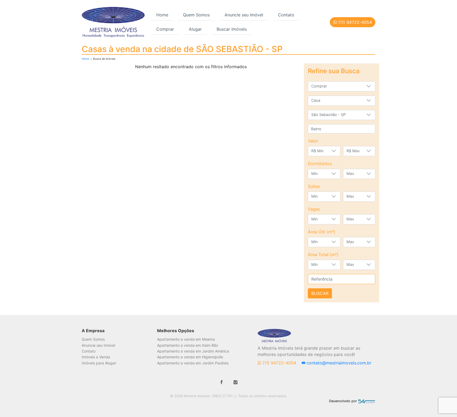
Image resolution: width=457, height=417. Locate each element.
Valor (313, 140)
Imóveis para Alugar (99, 363)
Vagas (314, 209)
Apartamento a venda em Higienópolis (190, 357)
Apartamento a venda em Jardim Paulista (193, 363)
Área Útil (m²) (321, 231)
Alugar (195, 29)
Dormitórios (320, 163)
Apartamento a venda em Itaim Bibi (187, 345)
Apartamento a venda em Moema (186, 339)
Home (162, 14)
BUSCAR (319, 293)
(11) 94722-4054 (279, 362)
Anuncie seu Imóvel (244, 14)
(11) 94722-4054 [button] (354, 22)
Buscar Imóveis (232, 29)
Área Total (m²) (323, 254)
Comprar (165, 29)
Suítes (314, 186)
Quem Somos (196, 14)
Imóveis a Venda (96, 357)
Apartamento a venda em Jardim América (193, 351)
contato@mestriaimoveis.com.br (338, 362)
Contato (286, 14)
